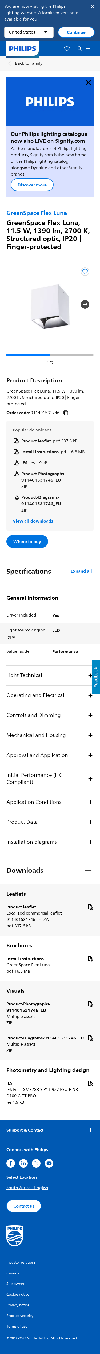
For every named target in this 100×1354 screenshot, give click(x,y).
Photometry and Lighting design (48, 1070)
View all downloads (33, 521)
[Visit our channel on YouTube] (49, 1163)
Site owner (15, 1284)
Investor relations (21, 1262)
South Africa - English (27, 1187)
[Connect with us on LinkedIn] (23, 1163)
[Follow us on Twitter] (36, 1163)
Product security (19, 1316)
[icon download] (90, 906)
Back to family (28, 63)
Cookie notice (17, 1294)
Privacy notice (18, 1305)
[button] (15, 304)
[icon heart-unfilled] (67, 48)
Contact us (23, 1206)
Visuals (15, 990)
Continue (76, 32)
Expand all (81, 571)
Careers (12, 1273)
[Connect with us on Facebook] (10, 1163)
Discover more (32, 185)
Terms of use (16, 1326)
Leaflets (16, 893)
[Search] (80, 48)
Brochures (19, 945)
